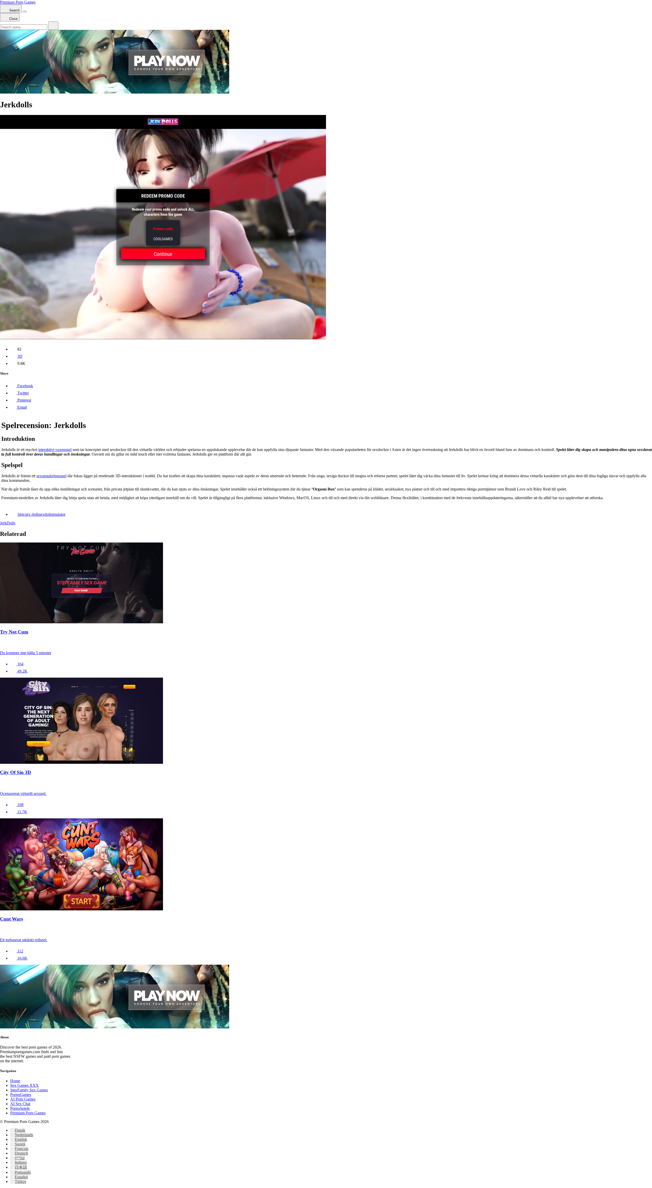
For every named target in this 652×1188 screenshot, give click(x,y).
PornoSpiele (20, 1108)
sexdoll (45, 514)
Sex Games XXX (24, 1085)
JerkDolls (7, 523)
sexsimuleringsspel (51, 476)
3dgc (21, 514)
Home (15, 1081)
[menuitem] (17, 1130)
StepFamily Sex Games (29, 1090)
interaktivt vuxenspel (55, 449)
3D (19, 356)
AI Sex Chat (20, 1104)
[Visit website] (326, 643)
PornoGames (20, 1094)
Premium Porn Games (17, 2)
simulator (58, 514)
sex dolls (32, 514)
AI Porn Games (22, 1099)
